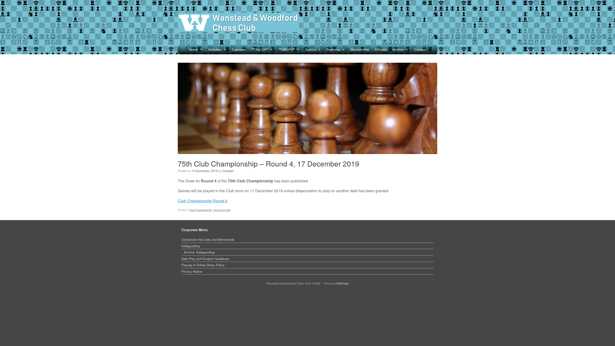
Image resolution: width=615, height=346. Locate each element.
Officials (381, 49)
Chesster (228, 171)
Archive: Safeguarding (199, 252)
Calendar (239, 49)
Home (193, 49)
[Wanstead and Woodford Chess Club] (238, 22)
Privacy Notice (191, 271)
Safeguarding (190, 246)
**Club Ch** (259, 49)
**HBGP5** (287, 49)
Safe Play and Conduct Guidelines (205, 258)
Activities (214, 49)
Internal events (222, 210)
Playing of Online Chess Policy (203, 265)
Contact (420, 49)
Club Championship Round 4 (203, 201)
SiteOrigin (342, 283)
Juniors (310, 49)
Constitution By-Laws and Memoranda (207, 239)
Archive (398, 49)
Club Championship (200, 210)
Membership (360, 49)
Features (333, 49)
